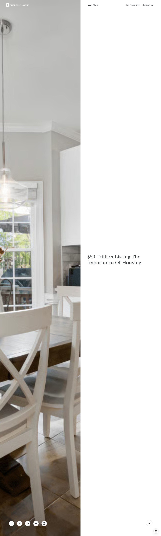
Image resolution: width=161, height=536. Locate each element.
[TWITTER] (19, 523)
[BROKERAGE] (44, 523)
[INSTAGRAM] (11, 523)
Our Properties (132, 5)
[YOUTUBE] (36, 523)
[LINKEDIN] (27, 523)
